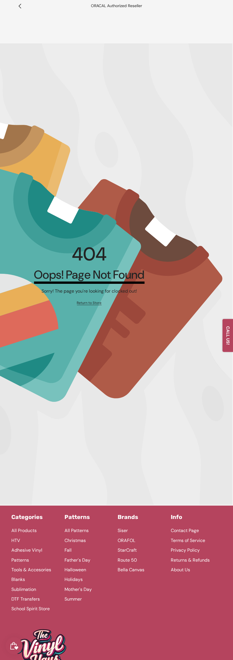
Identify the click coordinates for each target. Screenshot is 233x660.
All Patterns (77, 530)
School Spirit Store (30, 609)
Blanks (18, 579)
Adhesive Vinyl (26, 550)
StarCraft (127, 550)
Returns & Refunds (190, 560)
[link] (89, 303)
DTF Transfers (25, 599)
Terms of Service (188, 540)
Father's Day (77, 560)
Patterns (20, 560)
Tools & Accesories (31, 570)
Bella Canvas (131, 570)
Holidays (74, 579)
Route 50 (127, 560)
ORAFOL (126, 540)
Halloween (75, 570)
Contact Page (185, 530)
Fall (68, 550)
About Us (180, 570)
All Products (24, 530)
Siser (123, 530)
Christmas (75, 540)
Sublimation (23, 589)
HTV (15, 540)
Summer (73, 599)
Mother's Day (78, 589)
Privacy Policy (185, 550)
